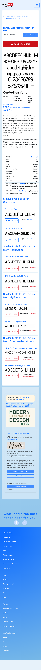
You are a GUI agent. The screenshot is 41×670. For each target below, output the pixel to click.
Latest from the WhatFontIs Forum (18, 433)
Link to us (6, 537)
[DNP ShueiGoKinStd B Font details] (20, 281)
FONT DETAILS (12, 220)
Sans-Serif (34, 157)
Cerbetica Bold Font (13, 228)
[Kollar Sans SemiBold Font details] (20, 308)
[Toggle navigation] (37, 5)
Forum (5, 604)
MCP (4, 597)
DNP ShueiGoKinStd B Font (16, 276)
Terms (5, 637)
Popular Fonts (8, 622)
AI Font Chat (7, 546)
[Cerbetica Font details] (20, 214)
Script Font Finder (9, 626)
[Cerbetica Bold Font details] (20, 233)
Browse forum (20, 476)
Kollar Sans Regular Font (15, 322)
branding (22, 184)
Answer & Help (11, 439)
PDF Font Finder (8, 559)
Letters (5, 613)
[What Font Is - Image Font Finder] (7, 5)
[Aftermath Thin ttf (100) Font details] (20, 370)
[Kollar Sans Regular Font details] (20, 326)
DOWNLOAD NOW (21, 44)
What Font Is (7, 533)
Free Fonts (6, 588)
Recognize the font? (19, 471)
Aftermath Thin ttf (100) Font (17, 366)
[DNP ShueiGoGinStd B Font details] (20, 262)
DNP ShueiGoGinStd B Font (16, 257)
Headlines (22, 191)
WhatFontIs (8, 16)
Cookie (5, 642)
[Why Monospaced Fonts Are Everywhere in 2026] (20, 417)
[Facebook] (16, 522)
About (5, 646)
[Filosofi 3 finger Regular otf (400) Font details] (20, 352)
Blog (4, 550)
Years (5, 617)
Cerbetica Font (11, 209)
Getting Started (8, 584)
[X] (24, 522)
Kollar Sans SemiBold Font (16, 304)
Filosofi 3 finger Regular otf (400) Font (21, 348)
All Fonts (19, 16)
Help (4, 575)
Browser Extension (9, 542)
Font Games (7, 568)
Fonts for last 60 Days (10, 608)
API (4, 593)
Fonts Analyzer (8, 555)
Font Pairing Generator (11, 564)
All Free (29, 16)
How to (5, 579)
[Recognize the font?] (20, 445)
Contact (6, 651)
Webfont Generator (20, 486)
